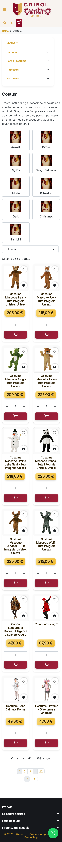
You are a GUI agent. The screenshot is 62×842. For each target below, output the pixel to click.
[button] (5, 23)
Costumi (12, 52)
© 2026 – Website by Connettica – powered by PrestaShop (31, 835)
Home (12, 43)
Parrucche (13, 78)
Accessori (13, 69)
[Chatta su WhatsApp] (53, 833)
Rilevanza (31, 249)
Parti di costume (16, 60)
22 (41, 771)
